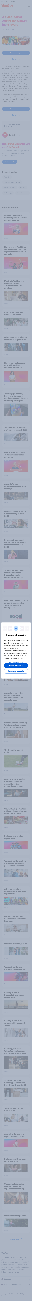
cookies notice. (18, 658)
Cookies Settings (16, 662)
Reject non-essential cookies (16, 672)
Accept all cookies (16, 665)
